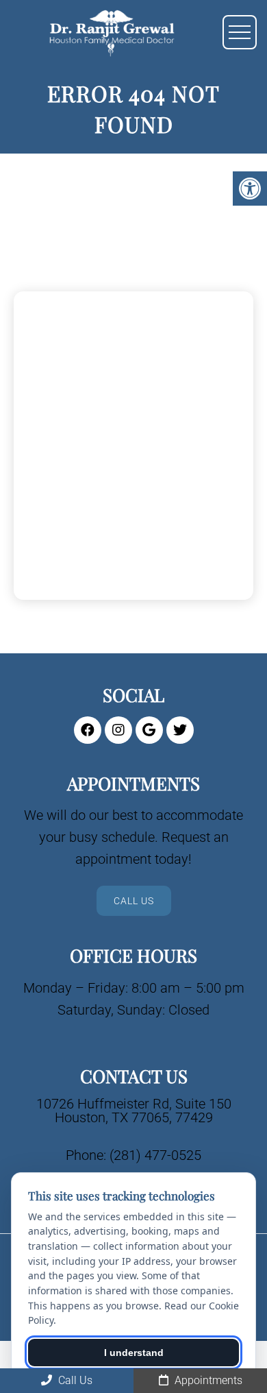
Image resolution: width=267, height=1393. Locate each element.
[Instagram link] (118, 730)
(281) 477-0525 (155, 1155)
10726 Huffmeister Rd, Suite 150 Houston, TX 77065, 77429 (133, 1110)
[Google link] (149, 730)
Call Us (134, 900)
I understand (134, 1352)
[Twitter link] (180, 730)
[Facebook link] (87, 730)
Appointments (207, 1380)
